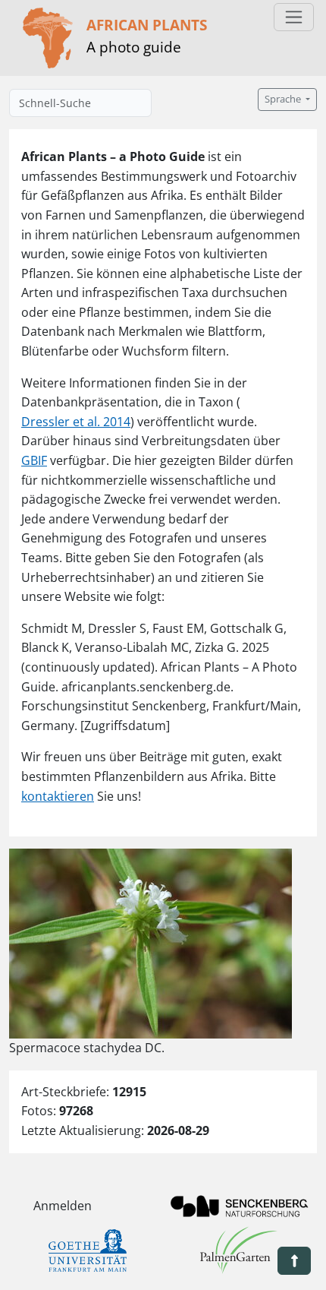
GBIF (34, 460)
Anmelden (62, 1205)
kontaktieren (57, 796)
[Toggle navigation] (294, 17)
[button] (294, 1261)
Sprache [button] (284, 99)
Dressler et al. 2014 (75, 421)
